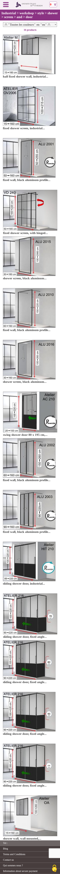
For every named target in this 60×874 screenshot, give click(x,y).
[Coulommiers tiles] (30, 6)
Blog (5, 848)
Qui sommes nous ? (13, 865)
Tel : (5, 843)
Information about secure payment (20, 871)
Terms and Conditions (14, 854)
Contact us (8, 859)
